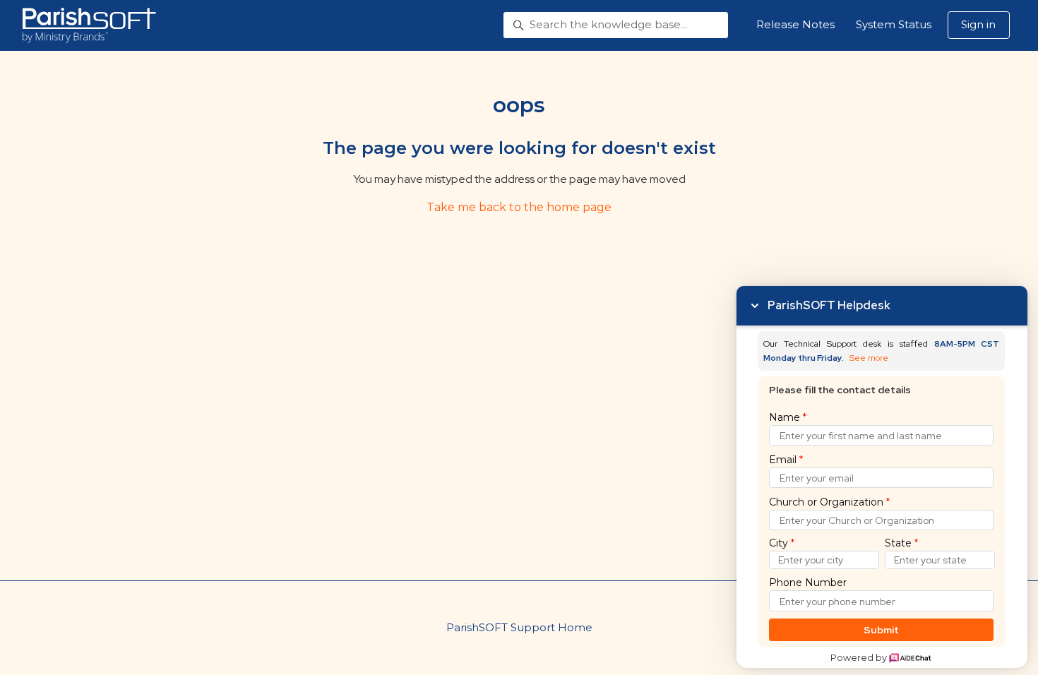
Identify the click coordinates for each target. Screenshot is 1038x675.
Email (786, 459)
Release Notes (795, 24)
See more (868, 358)
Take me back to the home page (519, 207)
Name (787, 417)
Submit (882, 629)
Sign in (978, 24)
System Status (893, 24)
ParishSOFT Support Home (519, 627)
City (781, 543)
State (901, 543)
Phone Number (808, 582)
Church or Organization (829, 502)
